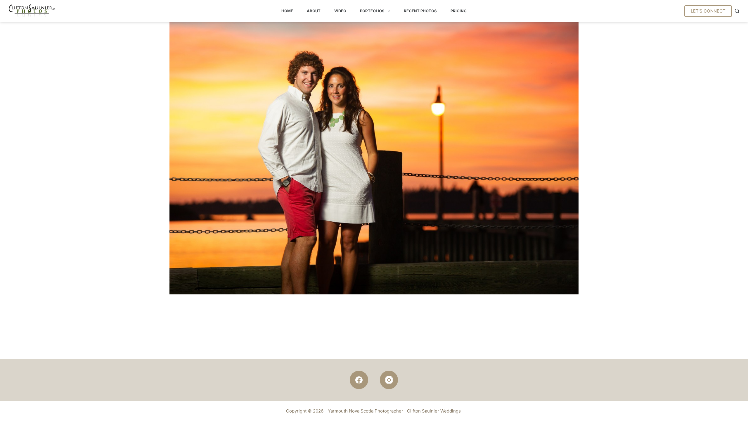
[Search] (737, 11)
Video (340, 10)
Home (287, 10)
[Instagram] (389, 380)
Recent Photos (420, 10)
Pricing (459, 10)
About (314, 10)
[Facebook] (359, 380)
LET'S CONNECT (708, 11)
